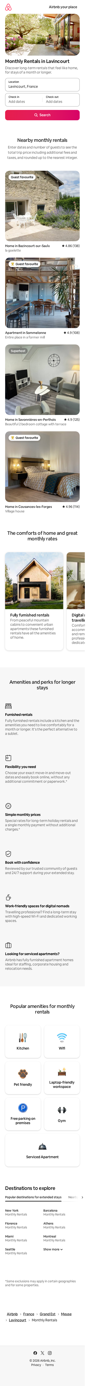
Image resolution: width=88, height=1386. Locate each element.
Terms (49, 1365)
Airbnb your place (63, 7)
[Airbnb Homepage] (8, 7)
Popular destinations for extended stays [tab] (33, 1197)
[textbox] (24, 101)
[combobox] (42, 86)
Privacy (36, 1365)
